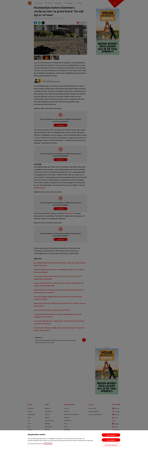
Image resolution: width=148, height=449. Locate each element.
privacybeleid (48, 443)
